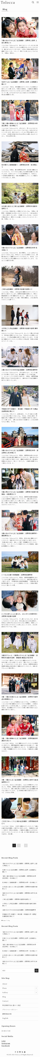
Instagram (6, 1043)
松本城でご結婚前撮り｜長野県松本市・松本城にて (19, 882)
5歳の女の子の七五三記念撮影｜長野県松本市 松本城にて (19, 894)
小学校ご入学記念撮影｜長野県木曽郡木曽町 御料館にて (19, 905)
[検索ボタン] (33, 2)
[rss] (22, 1052)
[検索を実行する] (36, 971)
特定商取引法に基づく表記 (11, 1005)
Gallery (5, 992)
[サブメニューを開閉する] (36, 988)
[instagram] (18, 1052)
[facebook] (15, 1052)
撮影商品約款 (6, 1014)
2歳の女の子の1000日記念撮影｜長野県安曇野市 (19, 910)
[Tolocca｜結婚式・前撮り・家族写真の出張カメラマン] (8, 2)
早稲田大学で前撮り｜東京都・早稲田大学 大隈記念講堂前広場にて (19, 915)
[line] (20, 1052)
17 (26, 845)
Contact (5, 1001)
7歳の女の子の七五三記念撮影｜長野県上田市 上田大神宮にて (19, 864)
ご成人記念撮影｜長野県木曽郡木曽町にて (16, 899)
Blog (4, 997)
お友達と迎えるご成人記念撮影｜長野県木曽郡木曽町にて (19, 888)
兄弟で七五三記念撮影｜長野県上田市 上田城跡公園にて (19, 871)
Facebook (6, 1046)
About (4, 984)
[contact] (25, 1052)
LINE (4, 1041)
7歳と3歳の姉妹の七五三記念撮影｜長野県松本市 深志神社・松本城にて (19, 877)
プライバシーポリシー (10, 1010)
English (5, 1018)
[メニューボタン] (37, 2)
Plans (4, 988)
